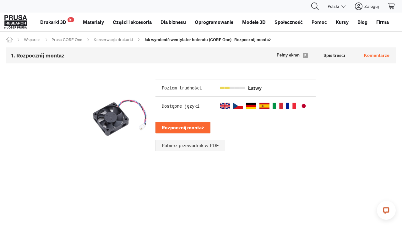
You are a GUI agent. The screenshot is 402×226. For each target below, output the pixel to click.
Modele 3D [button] (254, 22)
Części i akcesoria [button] (132, 22)
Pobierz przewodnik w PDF (190, 145)
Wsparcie (32, 39)
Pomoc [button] (319, 22)
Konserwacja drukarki (113, 39)
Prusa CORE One (67, 39)
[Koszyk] (391, 6)
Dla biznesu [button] (173, 22)
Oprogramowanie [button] (214, 22)
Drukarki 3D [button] (56, 21)
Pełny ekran (288, 55)
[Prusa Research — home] (15, 21)
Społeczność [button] (288, 22)
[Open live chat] (386, 210)
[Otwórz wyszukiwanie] (315, 6)
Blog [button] (362, 22)
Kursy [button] (342, 22)
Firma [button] (382, 22)
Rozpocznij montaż (183, 127)
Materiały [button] (93, 22)
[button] (225, 106)
